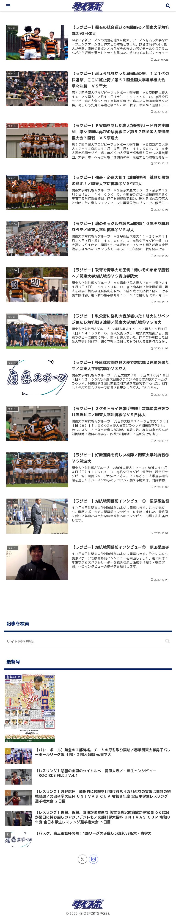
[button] (167, 641)
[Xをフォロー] (82, 859)
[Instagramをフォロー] (93, 859)
